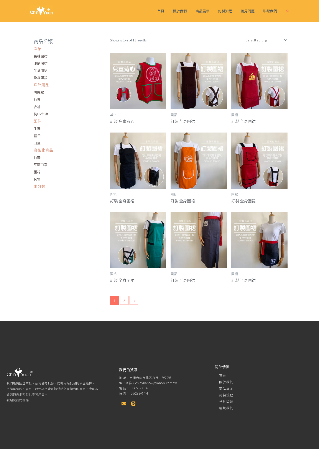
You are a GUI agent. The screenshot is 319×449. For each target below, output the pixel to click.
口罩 (37, 143)
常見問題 (248, 10)
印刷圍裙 (41, 63)
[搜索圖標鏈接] (288, 11)
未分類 (39, 186)
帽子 (37, 135)
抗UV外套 (41, 113)
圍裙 (37, 48)
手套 (37, 128)
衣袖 (37, 106)
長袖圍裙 (41, 56)
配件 (37, 121)
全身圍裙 (41, 77)
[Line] (133, 403)
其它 (37, 179)
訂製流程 (225, 10)
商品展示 (202, 10)
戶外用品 (41, 84)
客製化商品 (43, 150)
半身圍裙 (41, 70)
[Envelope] (124, 403)
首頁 (160, 10)
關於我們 (180, 10)
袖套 (37, 99)
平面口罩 (41, 164)
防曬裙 (39, 92)
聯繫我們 (270, 10)
